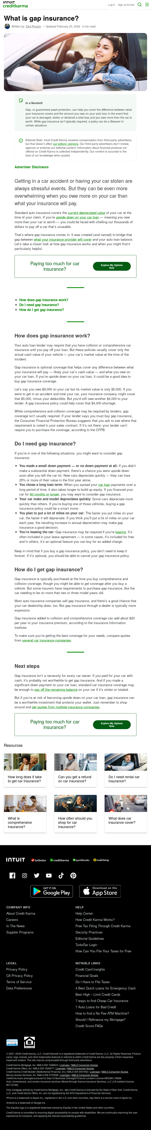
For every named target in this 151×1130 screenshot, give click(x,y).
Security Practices (89, 932)
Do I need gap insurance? (39, 304)
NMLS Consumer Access (84, 1065)
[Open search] (139, 4)
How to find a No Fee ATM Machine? (102, 1013)
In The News (15, 925)
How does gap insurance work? (43, 299)
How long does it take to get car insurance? (25, 779)
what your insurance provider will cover (63, 239)
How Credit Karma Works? (95, 919)
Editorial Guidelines (90, 938)
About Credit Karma (20, 913)
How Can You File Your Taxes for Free (103, 950)
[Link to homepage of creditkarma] (59, 860)
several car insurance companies (46, 640)
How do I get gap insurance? (41, 309)
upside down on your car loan (77, 217)
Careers (12, 919)
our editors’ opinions (65, 144)
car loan (104, 484)
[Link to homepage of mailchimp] (101, 860)
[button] (147, 4)
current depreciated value (86, 212)
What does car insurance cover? (122, 820)
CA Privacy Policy (19, 975)
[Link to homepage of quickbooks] (81, 860)
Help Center (84, 913)
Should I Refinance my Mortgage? (100, 1019)
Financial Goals (87, 975)
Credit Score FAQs (89, 1025)
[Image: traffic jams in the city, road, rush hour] (126, 803)
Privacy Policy (17, 969)
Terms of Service (18, 981)
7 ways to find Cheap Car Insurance (102, 1000)
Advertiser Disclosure (32, 167)
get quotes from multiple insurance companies (65, 706)
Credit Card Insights (90, 969)
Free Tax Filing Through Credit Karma (103, 925)
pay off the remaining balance (55, 689)
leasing (120, 531)
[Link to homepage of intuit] (15, 860)
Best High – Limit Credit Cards (98, 994)
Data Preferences (19, 988)
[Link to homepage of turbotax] (38, 860)
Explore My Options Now (112, 266)
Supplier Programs (20, 932)
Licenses (64, 1065)
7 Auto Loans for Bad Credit (96, 1006)
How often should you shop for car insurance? (75, 822)
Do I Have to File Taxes (93, 981)
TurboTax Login (86, 944)
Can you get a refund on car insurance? (74, 779)
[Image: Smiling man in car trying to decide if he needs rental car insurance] (126, 762)
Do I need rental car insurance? (124, 779)
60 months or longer (44, 494)
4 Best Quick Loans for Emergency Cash (106, 988)
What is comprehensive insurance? (20, 822)
